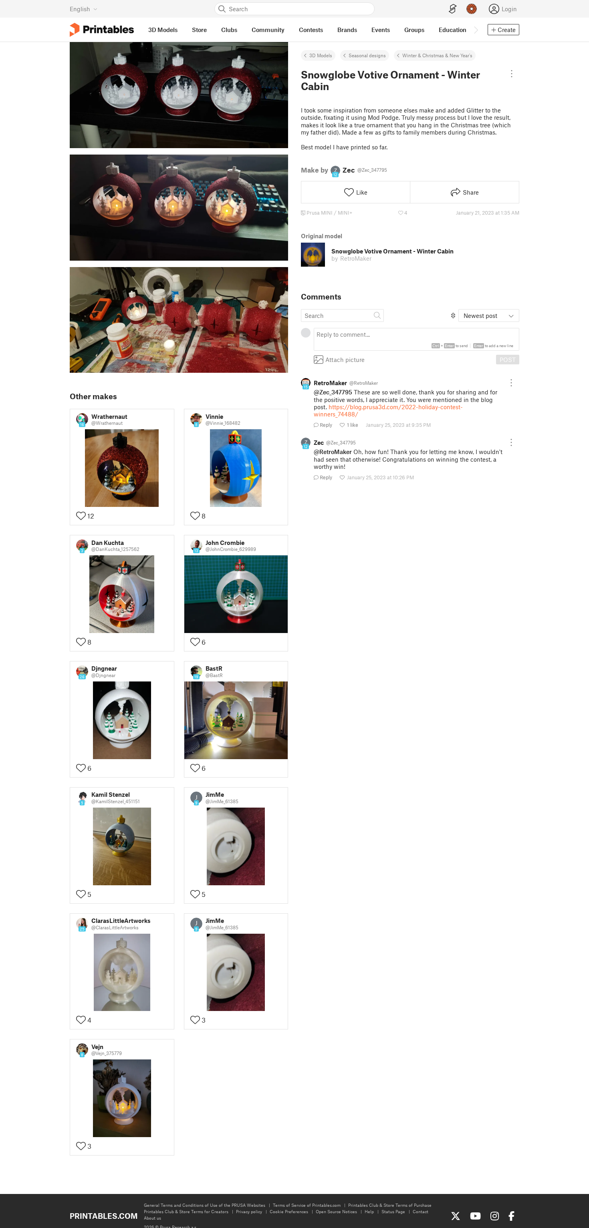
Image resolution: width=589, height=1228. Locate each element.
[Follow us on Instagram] (495, 1216)
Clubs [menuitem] (229, 29)
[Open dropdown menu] (511, 73)
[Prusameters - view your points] (471, 9)
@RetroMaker (333, 451)
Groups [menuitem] (414, 29)
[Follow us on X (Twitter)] (455, 1216)
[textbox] (416, 339)
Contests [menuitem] (311, 29)
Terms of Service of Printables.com (307, 1205)
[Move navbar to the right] (475, 30)
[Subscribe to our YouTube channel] (475, 1216)
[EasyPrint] (453, 9)
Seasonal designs (367, 55)
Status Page (393, 1211)
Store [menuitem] (199, 29)
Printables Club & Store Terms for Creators (186, 1211)
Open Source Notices (336, 1211)
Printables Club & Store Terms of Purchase (390, 1205)
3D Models (320, 55)
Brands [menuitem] (347, 29)
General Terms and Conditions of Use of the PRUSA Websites (204, 1205)
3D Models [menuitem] (163, 29)
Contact (420, 1211)
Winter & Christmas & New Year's (437, 55)
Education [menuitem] (452, 29)
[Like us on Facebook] (511, 1216)
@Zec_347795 (333, 392)
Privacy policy (249, 1211)
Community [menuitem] (268, 29)
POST (508, 359)
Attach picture (345, 359)
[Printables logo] (102, 30)
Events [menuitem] (380, 29)
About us (152, 1217)
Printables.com (103, 1215)
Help (369, 1211)
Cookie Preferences (289, 1211)
